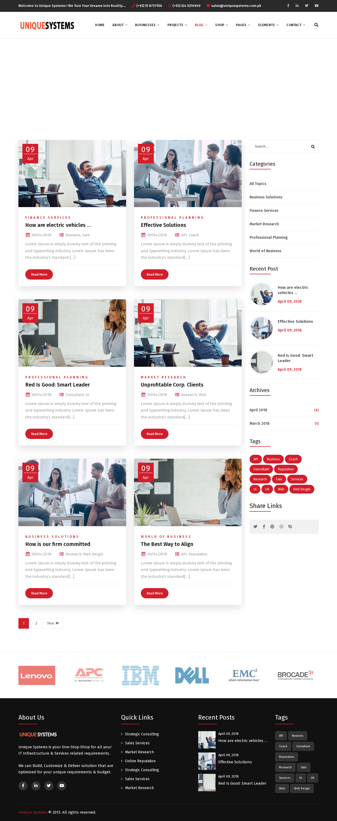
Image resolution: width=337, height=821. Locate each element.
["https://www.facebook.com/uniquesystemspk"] (288, 6)
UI (87, 395)
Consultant (75, 395)
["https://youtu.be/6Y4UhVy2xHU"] (317, 6)
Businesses (145, 25)
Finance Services (48, 217)
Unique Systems (33, 812)
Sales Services (137, 743)
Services (297, 479)
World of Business (166, 537)
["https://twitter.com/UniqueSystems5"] (306, 6)
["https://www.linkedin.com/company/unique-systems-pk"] (297, 6)
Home (100, 25)
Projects (175, 25)
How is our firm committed (57, 544)
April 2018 (258, 410)
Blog (199, 25)
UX (267, 489)
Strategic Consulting (142, 734)
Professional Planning (172, 217)
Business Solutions (52, 537)
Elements (266, 25)
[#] (255, 526)
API (184, 235)
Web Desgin (93, 554)
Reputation (198, 554)
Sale (86, 235)
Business (73, 235)
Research (189, 395)
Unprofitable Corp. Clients (172, 385)
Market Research (164, 377)
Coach (194, 235)
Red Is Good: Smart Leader (57, 385)
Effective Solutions (163, 225)
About (117, 25)
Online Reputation (140, 761)
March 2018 (260, 423)
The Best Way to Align (167, 544)
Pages (241, 25)
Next (50, 623)
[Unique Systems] (46, 25)
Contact (293, 25)
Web (202, 395)
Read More (39, 274)
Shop (219, 25)
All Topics (258, 184)
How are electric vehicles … (58, 225)
